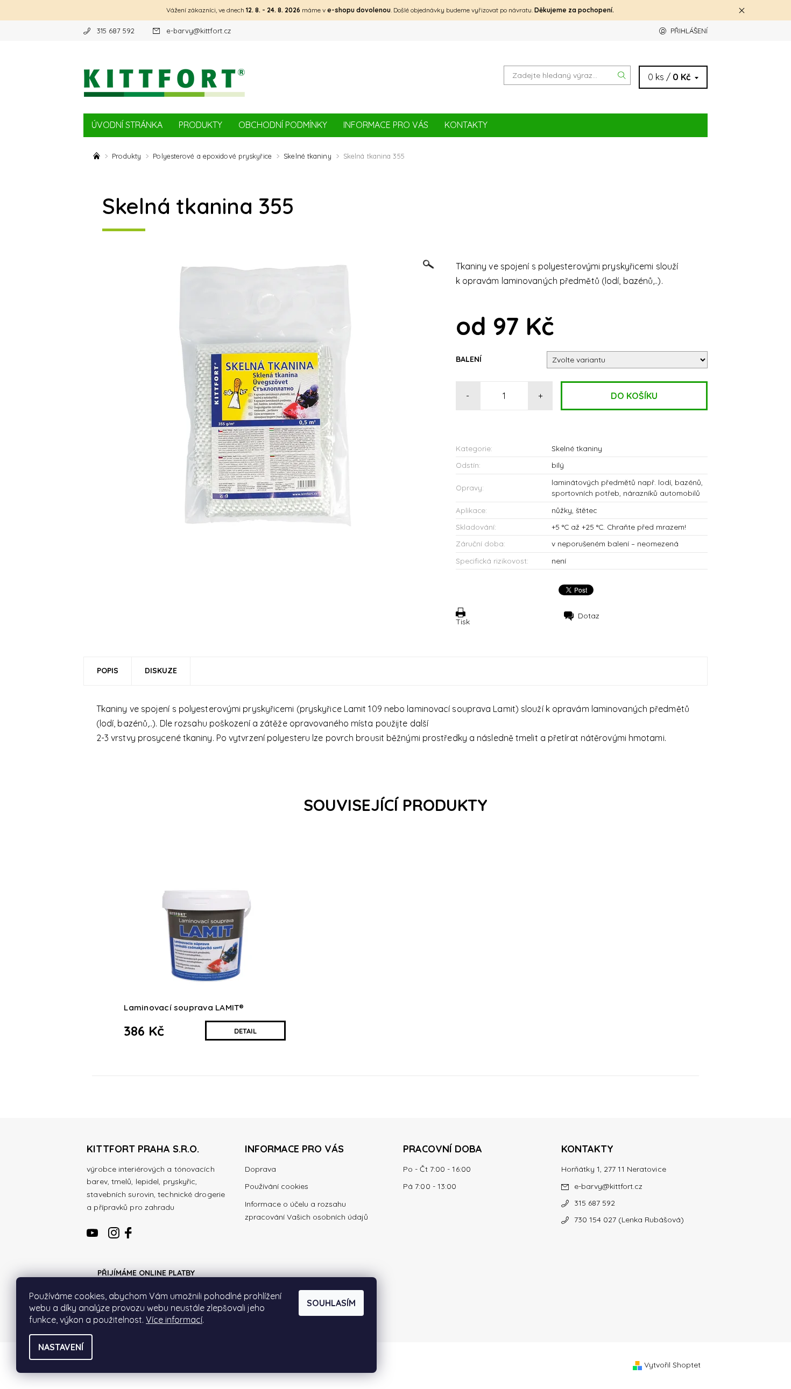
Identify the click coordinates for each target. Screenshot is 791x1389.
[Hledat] (622, 75)
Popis (107, 670)
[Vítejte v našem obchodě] (97, 156)
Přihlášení (689, 30)
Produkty (200, 124)
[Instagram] (114, 1228)
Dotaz (588, 616)
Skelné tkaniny (577, 448)
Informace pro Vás (385, 124)
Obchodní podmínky (282, 124)
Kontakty (466, 124)
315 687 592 (116, 30)
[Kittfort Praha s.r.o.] (164, 76)
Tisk (463, 621)
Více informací (174, 1319)
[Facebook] (129, 1228)
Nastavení (60, 1347)
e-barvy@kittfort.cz (198, 30)
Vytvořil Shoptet (672, 1365)
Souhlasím (331, 1303)
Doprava (260, 1169)
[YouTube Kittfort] (93, 1228)
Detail (245, 1031)
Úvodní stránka (127, 124)
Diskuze (161, 670)
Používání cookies (276, 1186)
